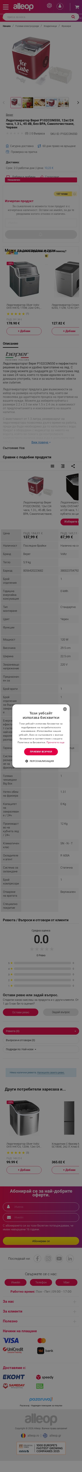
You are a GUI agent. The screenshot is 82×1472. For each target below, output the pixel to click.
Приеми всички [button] (41, 751)
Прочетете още (56, 742)
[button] (41, 761)
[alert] (41, 736)
